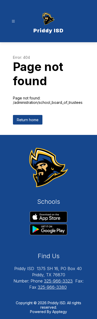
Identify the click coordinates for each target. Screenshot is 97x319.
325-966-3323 (58, 281)
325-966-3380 (52, 287)
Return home (28, 120)
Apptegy (59, 311)
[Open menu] (13, 21)
